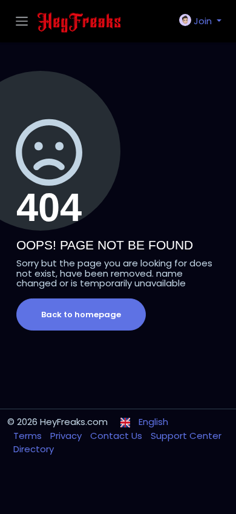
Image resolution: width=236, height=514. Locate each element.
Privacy (67, 435)
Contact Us (117, 435)
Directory (33, 449)
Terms (28, 435)
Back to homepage (81, 314)
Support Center (186, 435)
